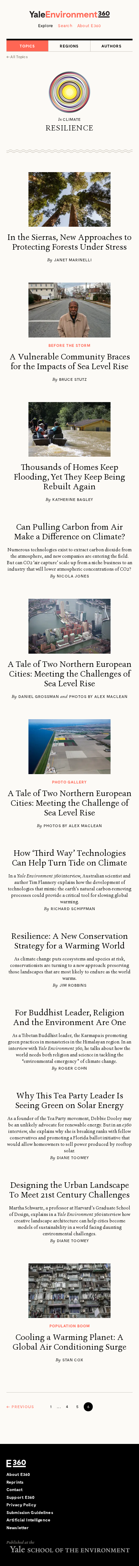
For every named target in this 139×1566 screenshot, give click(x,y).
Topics (27, 46)
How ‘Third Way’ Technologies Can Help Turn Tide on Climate (69, 858)
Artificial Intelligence (28, 1519)
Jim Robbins (73, 985)
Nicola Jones (73, 576)
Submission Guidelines (29, 1512)
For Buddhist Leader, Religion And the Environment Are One (69, 1017)
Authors (112, 46)
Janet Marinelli (73, 259)
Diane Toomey (73, 1157)
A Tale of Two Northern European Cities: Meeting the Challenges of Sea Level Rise (69, 674)
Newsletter (17, 1527)
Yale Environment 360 (69, 14)
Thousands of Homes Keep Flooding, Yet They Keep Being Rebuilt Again (69, 477)
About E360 (89, 25)
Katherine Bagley (72, 499)
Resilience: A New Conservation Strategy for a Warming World (69, 941)
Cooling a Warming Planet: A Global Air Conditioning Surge (69, 1342)
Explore (45, 25)
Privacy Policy (21, 1504)
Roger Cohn (73, 1068)
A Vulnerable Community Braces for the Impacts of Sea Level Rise (69, 361)
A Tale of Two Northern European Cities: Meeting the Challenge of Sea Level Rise (69, 803)
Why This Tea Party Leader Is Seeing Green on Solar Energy (69, 1100)
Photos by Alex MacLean (98, 696)
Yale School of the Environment (69, 1549)
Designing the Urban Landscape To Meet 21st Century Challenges (69, 1190)
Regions (69, 46)
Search (65, 25)
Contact (14, 1489)
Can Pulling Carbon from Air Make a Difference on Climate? (69, 532)
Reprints (15, 1482)
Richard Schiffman (73, 908)
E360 (16, 1463)
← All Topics (17, 56)
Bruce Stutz (73, 379)
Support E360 (20, 1497)
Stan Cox (72, 1359)
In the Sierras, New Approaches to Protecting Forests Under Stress (69, 242)
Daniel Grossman (38, 696)
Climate (71, 119)
